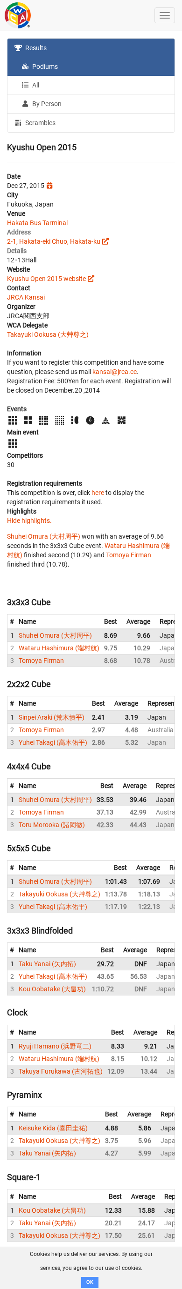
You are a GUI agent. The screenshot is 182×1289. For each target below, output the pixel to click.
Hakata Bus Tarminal (37, 223)
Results (35, 48)
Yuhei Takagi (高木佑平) (53, 742)
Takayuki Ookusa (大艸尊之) (48, 334)
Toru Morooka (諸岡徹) (52, 824)
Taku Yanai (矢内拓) (47, 964)
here (97, 492)
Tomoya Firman (128, 555)
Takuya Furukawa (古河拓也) (61, 1071)
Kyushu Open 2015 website (46, 278)
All (35, 85)
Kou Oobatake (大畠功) (52, 989)
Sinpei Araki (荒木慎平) (51, 717)
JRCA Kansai (26, 297)
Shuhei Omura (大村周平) (43, 536)
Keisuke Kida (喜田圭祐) (53, 1128)
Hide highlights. (29, 520)
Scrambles (40, 123)
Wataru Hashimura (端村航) (59, 648)
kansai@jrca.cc (114, 371)
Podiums (44, 66)
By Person (46, 103)
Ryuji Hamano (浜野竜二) (55, 1046)
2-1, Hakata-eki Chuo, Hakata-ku (53, 241)
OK (89, 1282)
